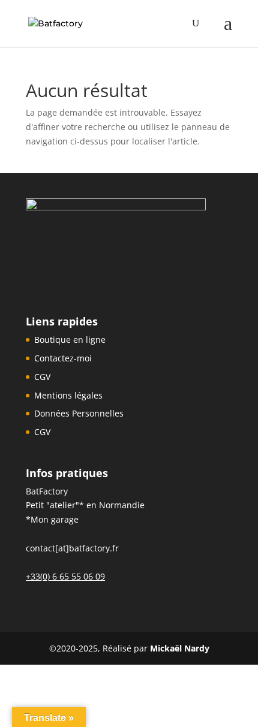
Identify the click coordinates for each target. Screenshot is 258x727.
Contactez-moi (63, 358)
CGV (42, 376)
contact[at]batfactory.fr (72, 548)
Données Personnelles (79, 413)
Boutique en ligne (70, 339)
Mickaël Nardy (179, 648)
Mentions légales (68, 395)
